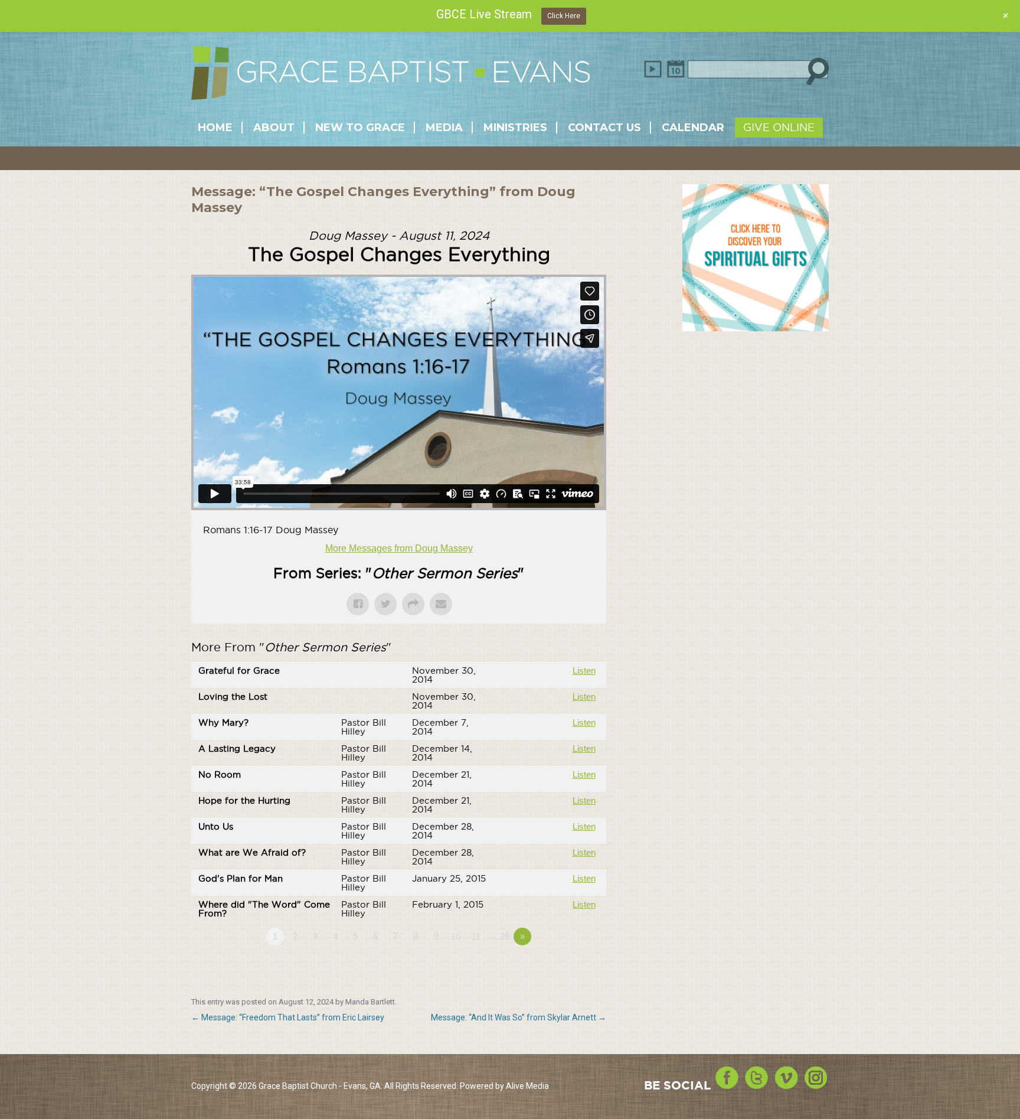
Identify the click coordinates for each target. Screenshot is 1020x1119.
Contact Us (604, 127)
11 (476, 936)
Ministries (515, 127)
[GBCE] (390, 77)
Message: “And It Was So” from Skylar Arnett (518, 1017)
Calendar (693, 127)
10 (455, 936)
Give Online (779, 127)
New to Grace (360, 127)
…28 (500, 936)
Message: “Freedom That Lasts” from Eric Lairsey (287, 1017)
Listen (584, 670)
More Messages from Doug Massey (399, 548)
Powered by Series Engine (562, 969)
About (274, 127)
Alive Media (527, 1086)
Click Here (563, 16)
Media (444, 127)
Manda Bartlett (370, 1001)
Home (215, 127)
